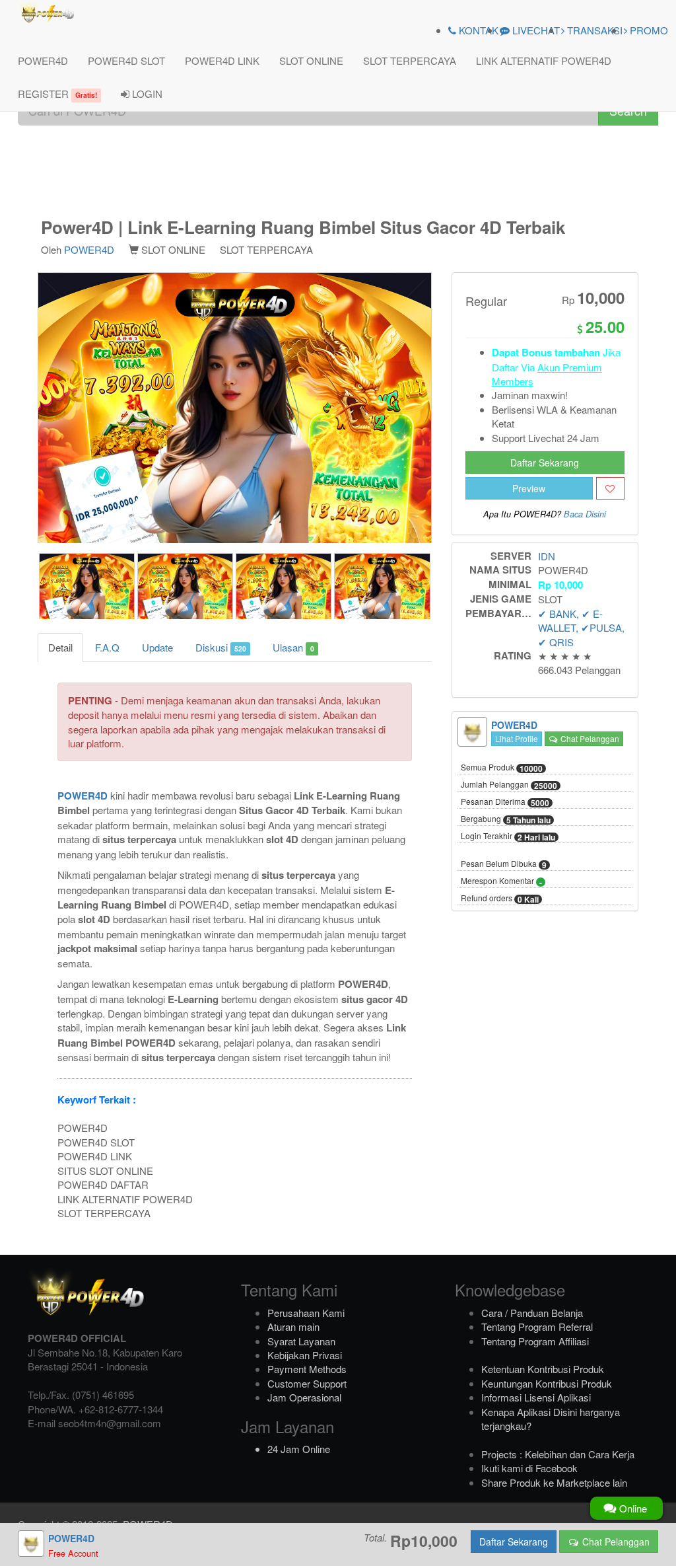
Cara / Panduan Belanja (532, 1313)
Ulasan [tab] (293, 647)
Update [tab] (157, 647)
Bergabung (506, 819)
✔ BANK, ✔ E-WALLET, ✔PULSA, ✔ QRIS (581, 628)
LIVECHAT (535, 30)
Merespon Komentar (501, 881)
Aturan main (293, 1326)
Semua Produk (502, 767)
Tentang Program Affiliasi (535, 1341)
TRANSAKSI (593, 30)
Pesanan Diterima (505, 802)
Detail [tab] (60, 647)
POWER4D (43, 60)
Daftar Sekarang (544, 462)
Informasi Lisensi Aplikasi (536, 1397)
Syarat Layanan (301, 1341)
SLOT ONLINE (311, 60)
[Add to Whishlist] (610, 488)
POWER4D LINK (222, 60)
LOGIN (145, 93)
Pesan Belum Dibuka (504, 864)
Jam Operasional (304, 1397)
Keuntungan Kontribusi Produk (546, 1383)
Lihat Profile (516, 738)
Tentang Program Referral (537, 1326)
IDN (546, 556)
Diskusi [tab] (220, 647)
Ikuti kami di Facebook (529, 1468)
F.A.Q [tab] (107, 647)
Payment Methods (307, 1369)
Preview (528, 488)
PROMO (647, 30)
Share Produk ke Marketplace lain (554, 1482)
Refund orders (500, 898)
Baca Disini (585, 514)
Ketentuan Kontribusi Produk (542, 1369)
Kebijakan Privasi (304, 1355)
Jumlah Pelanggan (509, 785)
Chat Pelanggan (588, 738)
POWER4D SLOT (126, 60)
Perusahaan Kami (306, 1313)
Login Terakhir (508, 836)
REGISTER (57, 93)
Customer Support (307, 1383)
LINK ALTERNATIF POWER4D (543, 60)
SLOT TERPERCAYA (409, 60)
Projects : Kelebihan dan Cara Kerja (557, 1454)
